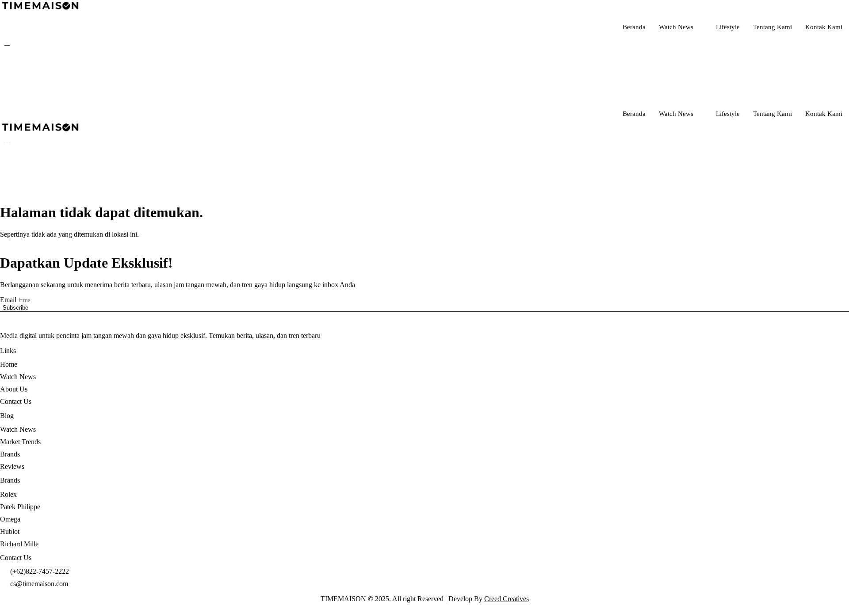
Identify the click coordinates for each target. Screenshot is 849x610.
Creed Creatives (506, 598)
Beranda (634, 27)
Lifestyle (728, 27)
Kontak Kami (823, 27)
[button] (7, 42)
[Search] (585, 77)
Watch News (676, 27)
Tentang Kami (772, 27)
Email (9, 299)
